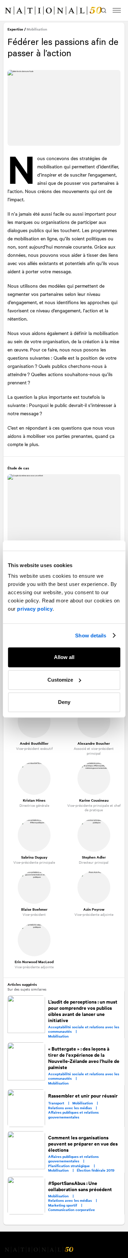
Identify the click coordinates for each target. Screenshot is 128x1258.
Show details (90, 635)
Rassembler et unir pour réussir (83, 1094)
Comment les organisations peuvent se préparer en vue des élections (83, 1142)
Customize (60, 680)
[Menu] (117, 10)
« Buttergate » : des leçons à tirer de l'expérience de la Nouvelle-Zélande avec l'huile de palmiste (84, 1057)
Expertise (16, 30)
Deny (64, 702)
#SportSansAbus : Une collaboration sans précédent (80, 1184)
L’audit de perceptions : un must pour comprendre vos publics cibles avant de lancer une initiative (83, 1010)
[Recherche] (103, 10)
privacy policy (35, 609)
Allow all (64, 657)
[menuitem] (12, 10)
